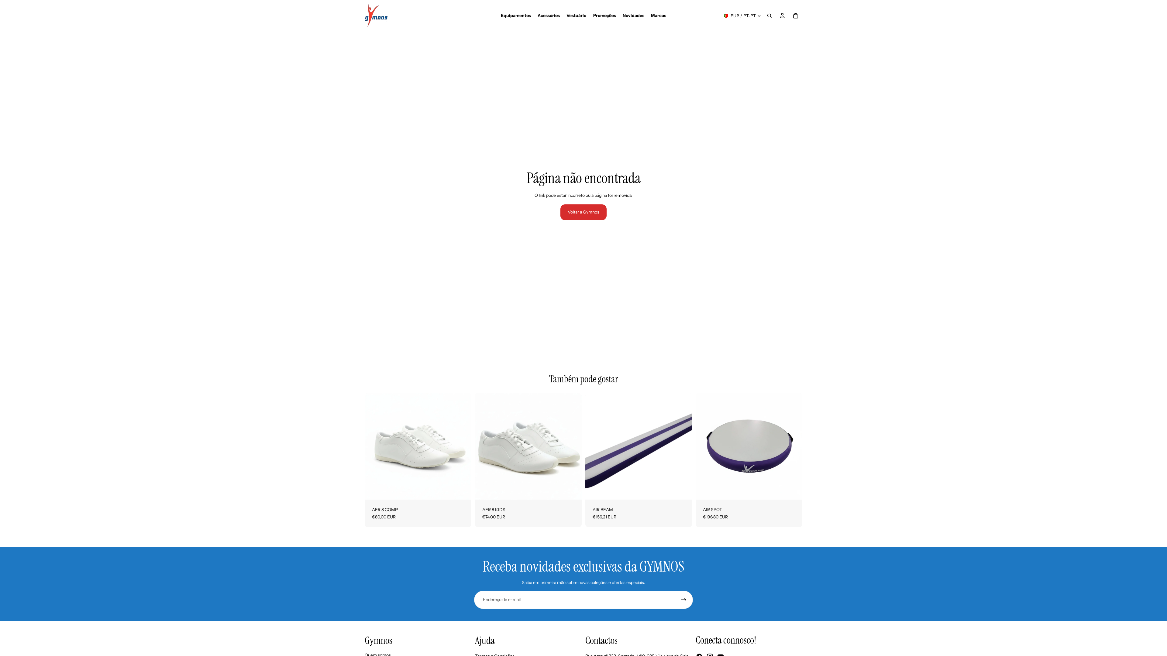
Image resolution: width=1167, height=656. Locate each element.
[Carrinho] (795, 15)
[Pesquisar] (769, 15)
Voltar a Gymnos (583, 212)
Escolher (577, 490)
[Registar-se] (683, 599)
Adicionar (687, 490)
